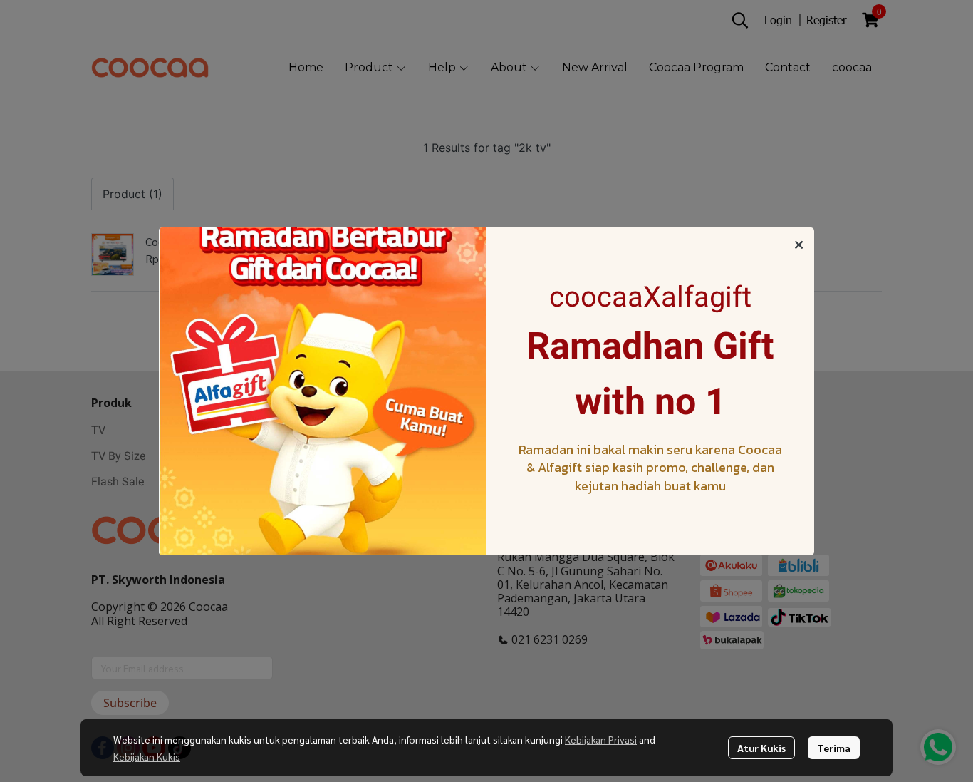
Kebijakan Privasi (601, 739)
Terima (833, 747)
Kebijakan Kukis (146, 756)
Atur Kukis (761, 747)
